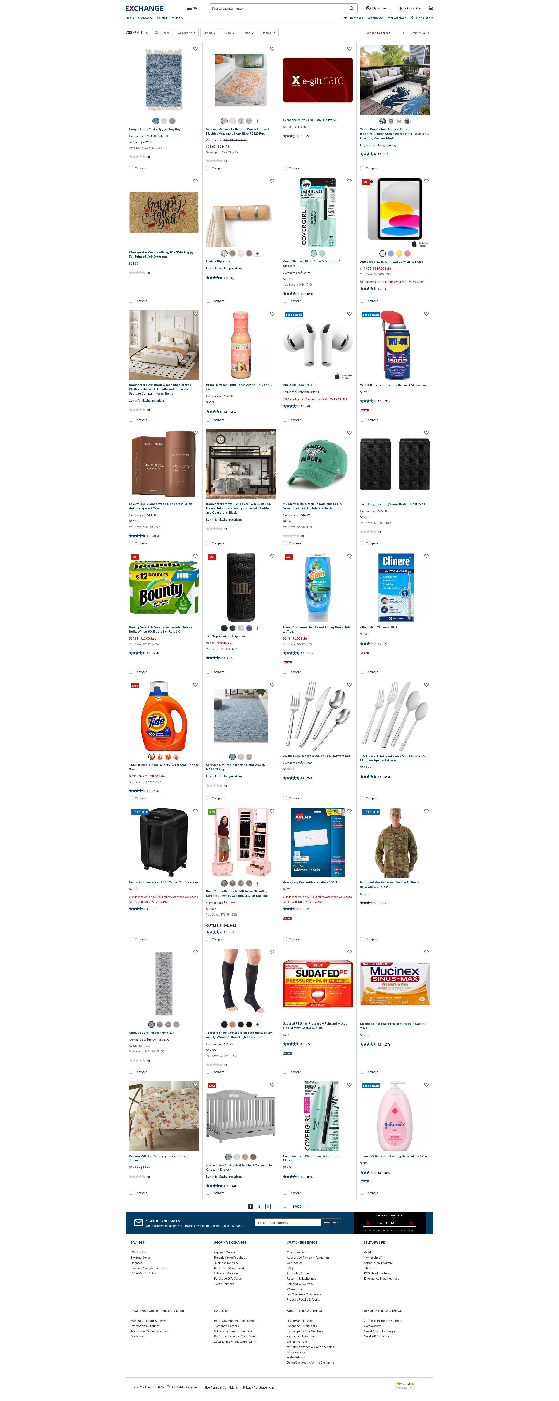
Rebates (136, 1263)
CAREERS (221, 1311)
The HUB (370, 1268)
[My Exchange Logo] (153, 8)
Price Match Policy (143, 1273)
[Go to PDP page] (164, 80)
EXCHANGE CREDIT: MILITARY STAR (157, 1311)
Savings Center (141, 1257)
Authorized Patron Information (308, 1257)
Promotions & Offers (145, 1326)
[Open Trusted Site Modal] (405, 1385)
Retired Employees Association (235, 1336)
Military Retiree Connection (233, 1331)
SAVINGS (137, 1242)
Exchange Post (297, 1341)
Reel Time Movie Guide (230, 1268)
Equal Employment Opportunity (235, 1341)
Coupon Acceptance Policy (149, 1268)
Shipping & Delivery (300, 1283)
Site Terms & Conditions (221, 1387)
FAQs (290, 1268)
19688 (297, 1206)
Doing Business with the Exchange (310, 1362)
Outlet (162, 18)
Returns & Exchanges (301, 1278)
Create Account (298, 1252)
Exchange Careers (226, 1326)
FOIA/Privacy (296, 1357)
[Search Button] (352, 8)
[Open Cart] (431, 8)
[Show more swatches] (257, 121)
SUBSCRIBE (331, 1222)
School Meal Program (378, 1263)
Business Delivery (226, 1263)
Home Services (224, 1283)
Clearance (145, 18)
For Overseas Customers (304, 1294)
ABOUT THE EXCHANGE (305, 1311)
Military (177, 18)
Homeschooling (374, 1257)
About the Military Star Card (150, 1331)
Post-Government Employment (235, 1320)
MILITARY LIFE (374, 1242)
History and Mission (300, 1320)
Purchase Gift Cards (228, 1278)
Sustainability (296, 1352)
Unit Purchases (352, 18)
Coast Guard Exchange (379, 1331)
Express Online (224, 1252)
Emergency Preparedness (381, 1278)
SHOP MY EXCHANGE (230, 1242)
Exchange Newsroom (301, 1336)
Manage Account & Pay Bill (149, 1320)
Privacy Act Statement (258, 1387)
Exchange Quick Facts (302, 1326)
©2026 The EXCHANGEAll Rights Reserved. (166, 1387)
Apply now (138, 1336)
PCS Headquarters (377, 1273)
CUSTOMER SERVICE (302, 1242)
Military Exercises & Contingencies (310, 1347)
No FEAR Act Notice (378, 1336)
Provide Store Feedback (230, 1257)
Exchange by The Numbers (305, 1331)
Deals (130, 18)
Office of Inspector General (383, 1320)
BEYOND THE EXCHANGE (383, 1311)
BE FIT (368, 1252)
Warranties (294, 1289)
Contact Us (294, 1263)
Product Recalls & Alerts (303, 1299)
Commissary (372, 1326)
